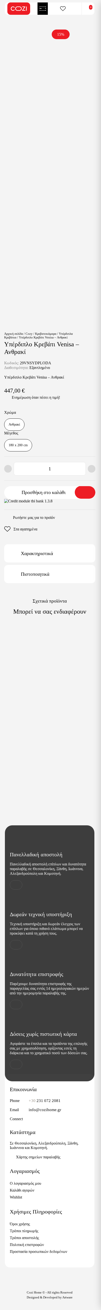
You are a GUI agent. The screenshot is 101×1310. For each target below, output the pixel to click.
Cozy (29, 333)
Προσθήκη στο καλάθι (43, 492)
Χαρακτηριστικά (37, 553)
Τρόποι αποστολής (24, 1238)
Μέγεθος (11, 433)
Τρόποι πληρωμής (24, 1231)
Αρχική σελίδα (13, 333)
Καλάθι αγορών (22, 1190)
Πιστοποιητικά (35, 574)
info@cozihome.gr (45, 1109)
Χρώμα (10, 412)
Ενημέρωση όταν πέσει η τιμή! (36, 397)
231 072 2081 (45, 1100)
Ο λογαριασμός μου (25, 1183)
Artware (67, 1297)
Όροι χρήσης (20, 1224)
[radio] (14, 424)
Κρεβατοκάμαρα (45, 333)
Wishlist (16, 1197)
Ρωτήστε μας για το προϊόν (34, 517)
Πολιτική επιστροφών (27, 1245)
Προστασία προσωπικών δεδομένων (38, 1251)
